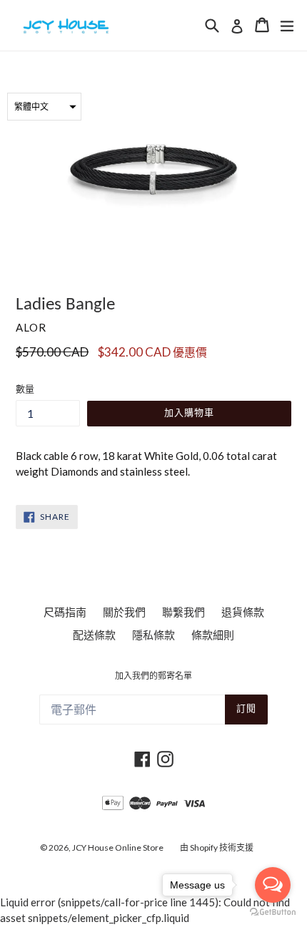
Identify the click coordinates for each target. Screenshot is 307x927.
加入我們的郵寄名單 (153, 676)
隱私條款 (153, 634)
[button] (44, 107)
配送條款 (94, 634)
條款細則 (212, 634)
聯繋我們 (183, 611)
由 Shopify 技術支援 (216, 847)
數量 (25, 388)
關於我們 (124, 611)
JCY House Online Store (117, 847)
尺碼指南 (65, 611)
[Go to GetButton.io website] (273, 912)
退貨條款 (242, 611)
